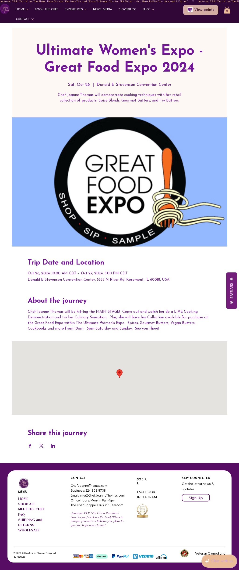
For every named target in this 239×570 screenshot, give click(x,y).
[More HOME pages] (27, 9)
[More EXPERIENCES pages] (85, 9)
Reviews (231, 290)
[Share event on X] (41, 446)
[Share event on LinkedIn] (53, 446)
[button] (227, 10)
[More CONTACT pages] (32, 19)
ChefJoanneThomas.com (89, 485)
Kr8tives (21, 556)
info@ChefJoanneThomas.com (102, 495)
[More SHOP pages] (153, 9)
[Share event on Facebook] (30, 446)
